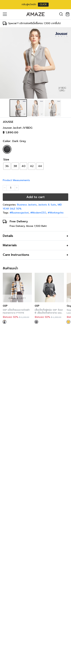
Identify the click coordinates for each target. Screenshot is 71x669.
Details (8, 235)
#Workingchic (56, 213)
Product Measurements (16, 180)
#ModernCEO (38, 213)
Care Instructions (16, 254)
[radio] (6, 166)
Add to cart (35, 197)
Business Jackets (27, 205)
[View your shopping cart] (68, 14)
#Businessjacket (19, 213)
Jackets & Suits (47, 205)
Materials (10, 245)
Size (6, 159)
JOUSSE (8, 122)
